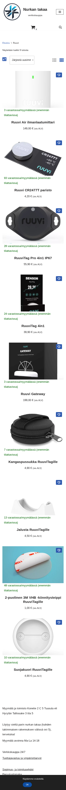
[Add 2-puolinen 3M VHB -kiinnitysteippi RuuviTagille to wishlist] (59, 550)
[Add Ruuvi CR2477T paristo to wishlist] (59, 142)
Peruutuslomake (12, 774)
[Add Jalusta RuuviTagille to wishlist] (59, 482)
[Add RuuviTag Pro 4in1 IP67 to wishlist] (59, 210)
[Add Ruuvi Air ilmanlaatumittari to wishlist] (59, 75)
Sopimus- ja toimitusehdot (17, 769)
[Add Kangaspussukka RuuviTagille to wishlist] (59, 414)
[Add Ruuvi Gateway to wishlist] (59, 346)
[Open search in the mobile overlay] (60, 27)
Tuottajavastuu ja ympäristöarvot (21, 758)
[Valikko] (60, 12)
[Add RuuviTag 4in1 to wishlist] (59, 278)
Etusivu (6, 43)
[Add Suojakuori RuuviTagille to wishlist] (59, 622)
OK (27, 785)
